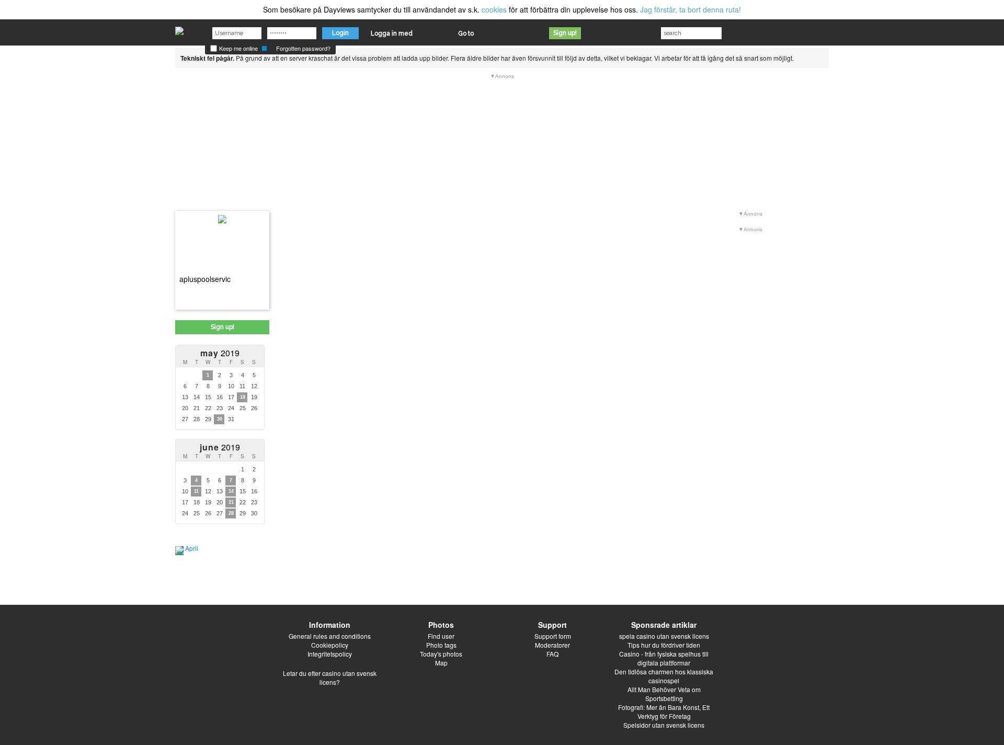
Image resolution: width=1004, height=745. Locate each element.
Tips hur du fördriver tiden (664, 644)
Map (441, 662)
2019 (219, 353)
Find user (441, 635)
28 (231, 513)
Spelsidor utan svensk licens (663, 724)
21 (231, 502)
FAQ (552, 653)
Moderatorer (552, 644)
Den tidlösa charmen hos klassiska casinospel (663, 676)
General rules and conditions (330, 635)
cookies (494, 9)
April (191, 548)
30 (219, 419)
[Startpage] (179, 28)
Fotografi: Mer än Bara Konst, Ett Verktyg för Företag (664, 711)
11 (196, 491)
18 (242, 397)
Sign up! (565, 33)
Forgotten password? (303, 48)
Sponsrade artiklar (664, 624)
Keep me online (238, 48)
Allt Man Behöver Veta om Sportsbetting (664, 694)
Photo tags (441, 644)
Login (340, 33)
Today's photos (441, 653)
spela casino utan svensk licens (664, 635)
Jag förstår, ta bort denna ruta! (690, 9)
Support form (552, 635)
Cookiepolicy (329, 644)
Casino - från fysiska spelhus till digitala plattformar (664, 658)
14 (231, 491)
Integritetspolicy (329, 653)
